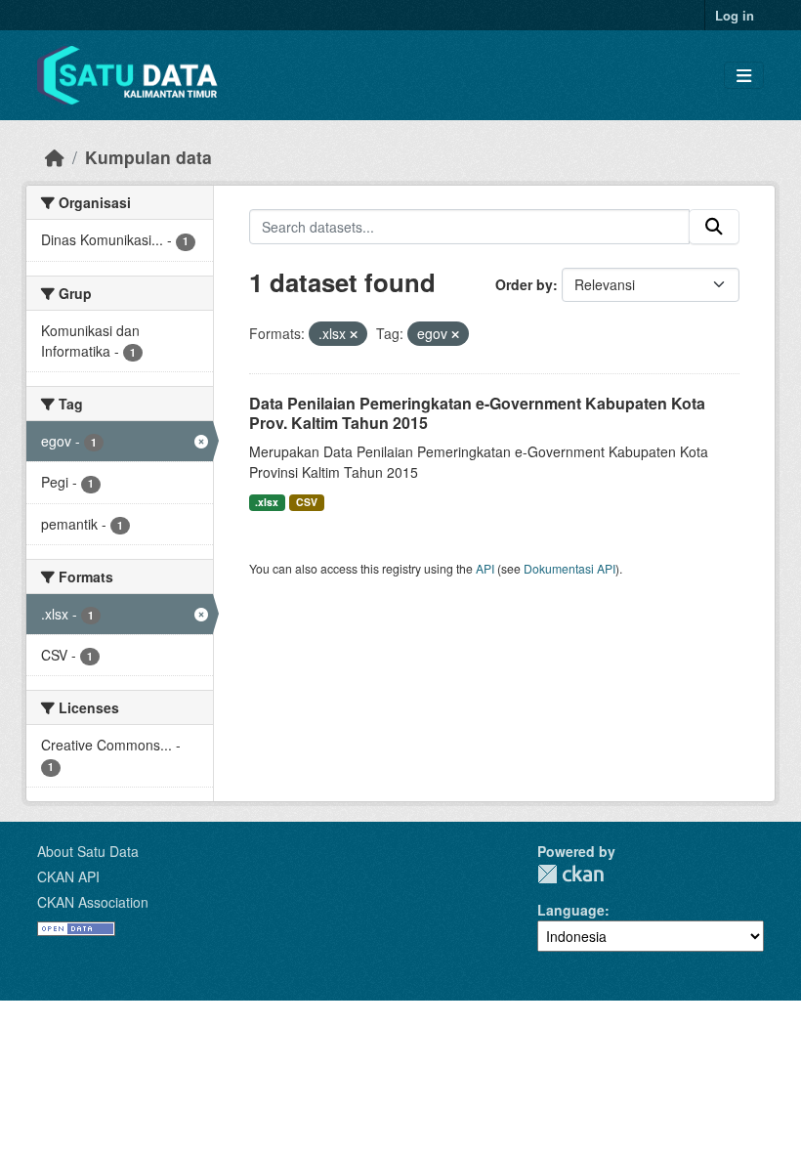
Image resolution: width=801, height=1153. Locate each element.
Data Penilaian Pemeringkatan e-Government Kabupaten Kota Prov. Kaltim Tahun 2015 (477, 413)
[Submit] (714, 226)
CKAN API (68, 876)
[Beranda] (54, 157)
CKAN (570, 874)
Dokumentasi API (569, 568)
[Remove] (354, 334)
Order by (524, 284)
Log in (734, 15)
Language (571, 909)
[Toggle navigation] (744, 76)
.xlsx (266, 501)
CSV (306, 501)
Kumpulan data (148, 157)
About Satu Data (88, 851)
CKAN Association (92, 902)
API (485, 568)
